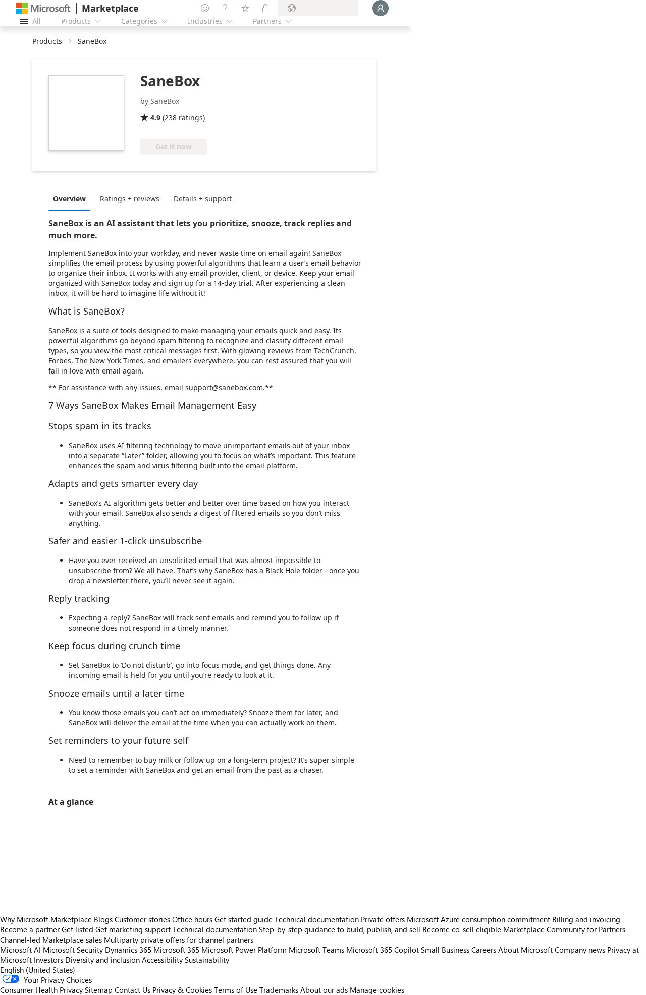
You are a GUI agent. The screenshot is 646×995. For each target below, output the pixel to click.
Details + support (203, 198)
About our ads (324, 990)
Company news (580, 950)
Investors (48, 960)
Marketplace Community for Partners (564, 929)
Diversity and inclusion (102, 960)
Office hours (192, 919)
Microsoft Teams (316, 950)
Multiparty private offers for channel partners (178, 940)
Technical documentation (317, 919)
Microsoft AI (20, 950)
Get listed (77, 929)
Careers (483, 950)
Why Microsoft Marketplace (46, 919)
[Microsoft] (43, 8)
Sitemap (99, 990)
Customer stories (142, 919)
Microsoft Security (73, 950)
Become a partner (30, 929)
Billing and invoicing (586, 919)
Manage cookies (377, 990)
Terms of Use (235, 990)
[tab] (71, 198)
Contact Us (132, 990)
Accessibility (162, 960)
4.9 (155, 117)
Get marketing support (133, 929)
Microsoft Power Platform (244, 950)
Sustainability (207, 960)
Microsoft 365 (176, 950)
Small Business (445, 950)
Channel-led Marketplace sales (51, 940)
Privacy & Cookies (182, 990)
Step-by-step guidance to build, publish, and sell (339, 929)
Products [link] (47, 41)
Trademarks (278, 990)
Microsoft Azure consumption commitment (479, 919)
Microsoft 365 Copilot (382, 950)
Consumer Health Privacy (41, 990)
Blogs (103, 919)
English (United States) (37, 970)
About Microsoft (525, 950)
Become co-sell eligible (461, 929)
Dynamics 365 (128, 950)
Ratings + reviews (129, 198)
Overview (69, 198)
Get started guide (243, 919)
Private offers (383, 919)
